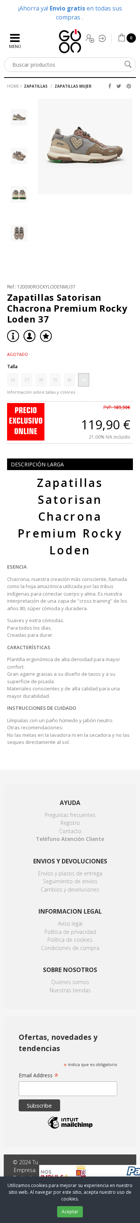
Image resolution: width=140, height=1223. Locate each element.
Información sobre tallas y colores (41, 392)
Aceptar (70, 1211)
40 (69, 379)
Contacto (70, 831)
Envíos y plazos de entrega (70, 873)
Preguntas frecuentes (70, 814)
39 (55, 379)
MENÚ (15, 46)
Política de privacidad (70, 931)
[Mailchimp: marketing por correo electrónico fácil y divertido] (70, 1128)
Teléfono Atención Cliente (70, 838)
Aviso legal (70, 923)
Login (103, 38)
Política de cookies (70, 939)
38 (41, 379)
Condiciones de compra (70, 947)
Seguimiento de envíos (70, 881)
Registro (90, 38)
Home (13, 86)
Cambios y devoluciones (70, 889)
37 (27, 379)
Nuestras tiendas (70, 990)
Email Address (39, 1076)
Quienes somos (70, 982)
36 (12, 379)
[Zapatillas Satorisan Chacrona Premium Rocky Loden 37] (85, 146)
